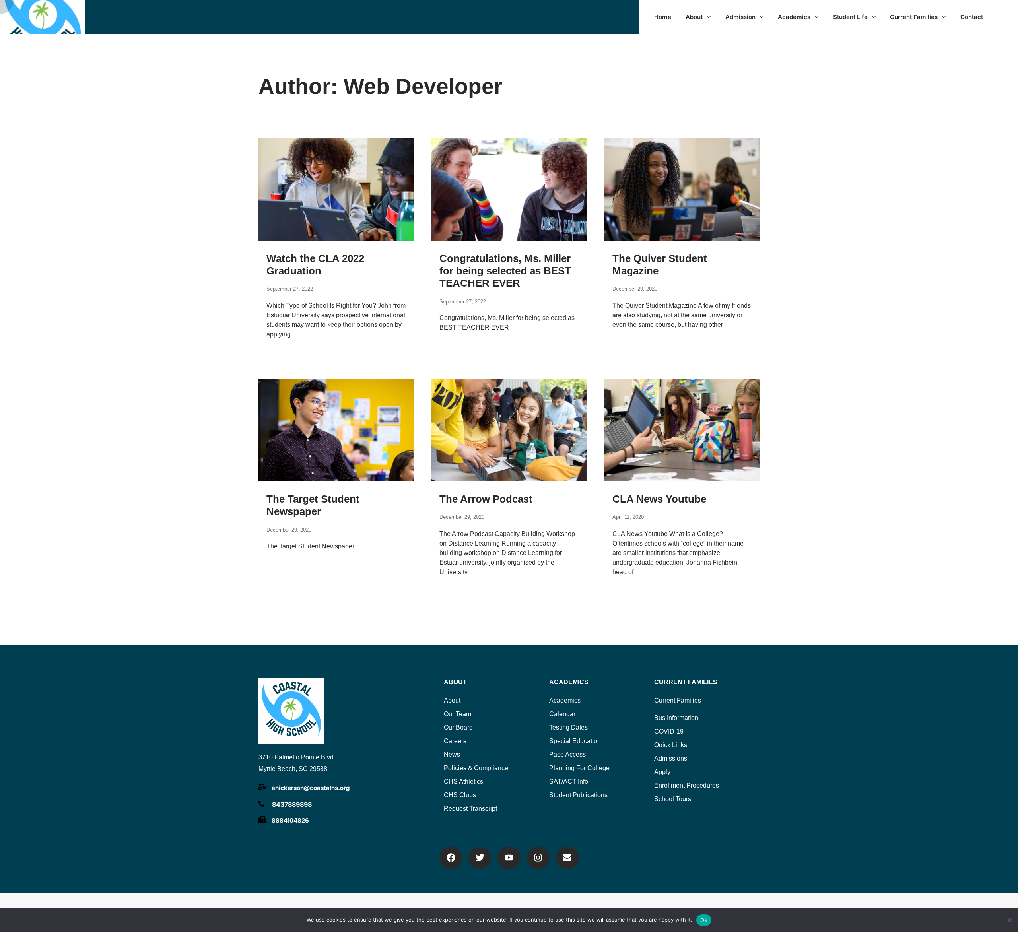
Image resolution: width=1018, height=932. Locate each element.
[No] (1009, 919)
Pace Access (567, 754)
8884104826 (290, 820)
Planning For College (579, 768)
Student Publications (578, 795)
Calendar (562, 714)
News (452, 754)
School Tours (672, 799)
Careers (455, 741)
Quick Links (670, 745)
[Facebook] (450, 858)
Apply (662, 772)
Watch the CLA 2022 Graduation (315, 264)
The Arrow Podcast (485, 499)
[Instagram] (538, 858)
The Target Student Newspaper (312, 505)
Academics (794, 17)
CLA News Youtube (659, 499)
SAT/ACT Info (568, 781)
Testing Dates (568, 727)
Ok (703, 920)
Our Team (457, 714)
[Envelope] (567, 858)
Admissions (670, 758)
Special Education (575, 741)
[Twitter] (479, 858)
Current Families (914, 17)
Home (662, 17)
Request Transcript (470, 808)
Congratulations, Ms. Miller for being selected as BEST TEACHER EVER (505, 270)
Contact (971, 17)
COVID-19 (669, 731)
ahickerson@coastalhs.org (311, 788)
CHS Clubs (460, 795)
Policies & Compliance (476, 768)
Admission (740, 17)
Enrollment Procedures (686, 785)
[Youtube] (508, 858)
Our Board (458, 727)
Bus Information (676, 718)
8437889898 (292, 804)
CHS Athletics (463, 781)
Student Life (850, 17)
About (694, 17)
